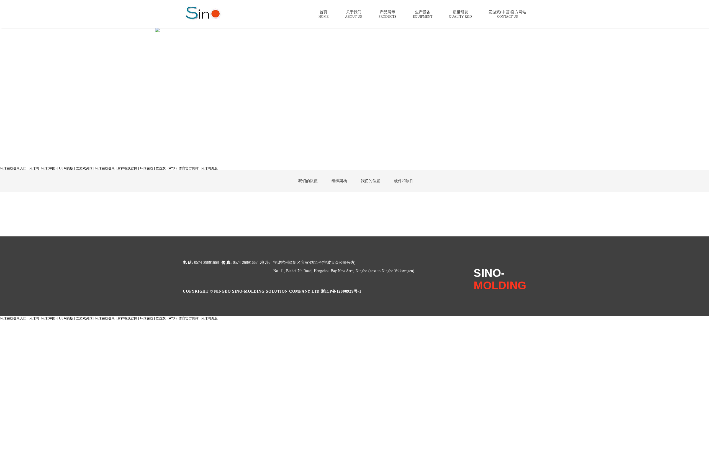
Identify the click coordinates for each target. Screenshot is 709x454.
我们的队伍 (308, 181)
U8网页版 (66, 168)
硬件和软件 (403, 181)
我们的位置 (370, 181)
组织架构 (339, 181)
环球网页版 (209, 168)
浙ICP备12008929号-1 (341, 291)
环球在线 (146, 168)
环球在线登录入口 (13, 168)
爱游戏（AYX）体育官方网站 (177, 168)
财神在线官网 (127, 168)
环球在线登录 (105, 168)
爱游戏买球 (84, 168)
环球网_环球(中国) (42, 168)
